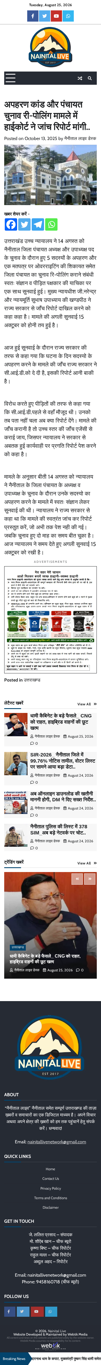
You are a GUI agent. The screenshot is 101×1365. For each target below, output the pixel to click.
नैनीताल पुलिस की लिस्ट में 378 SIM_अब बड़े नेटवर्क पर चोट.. (58, 830)
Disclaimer (51, 1207)
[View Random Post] (80, 78)
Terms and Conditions (50, 1198)
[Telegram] (38, 224)
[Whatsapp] (51, 224)
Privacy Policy (50, 1188)
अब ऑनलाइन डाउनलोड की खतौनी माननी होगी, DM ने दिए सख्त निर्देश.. (63, 797)
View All (84, 704)
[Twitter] (24, 224)
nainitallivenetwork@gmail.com (56, 1141)
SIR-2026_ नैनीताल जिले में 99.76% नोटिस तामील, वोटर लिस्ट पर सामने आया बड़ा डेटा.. (62, 761)
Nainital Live (57, 1331)
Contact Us (50, 1178)
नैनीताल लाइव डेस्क (80, 138)
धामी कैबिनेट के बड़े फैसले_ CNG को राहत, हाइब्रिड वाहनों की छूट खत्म (61, 722)
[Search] (90, 78)
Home (50, 1169)
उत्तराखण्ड (32, 680)
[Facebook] (11, 224)
